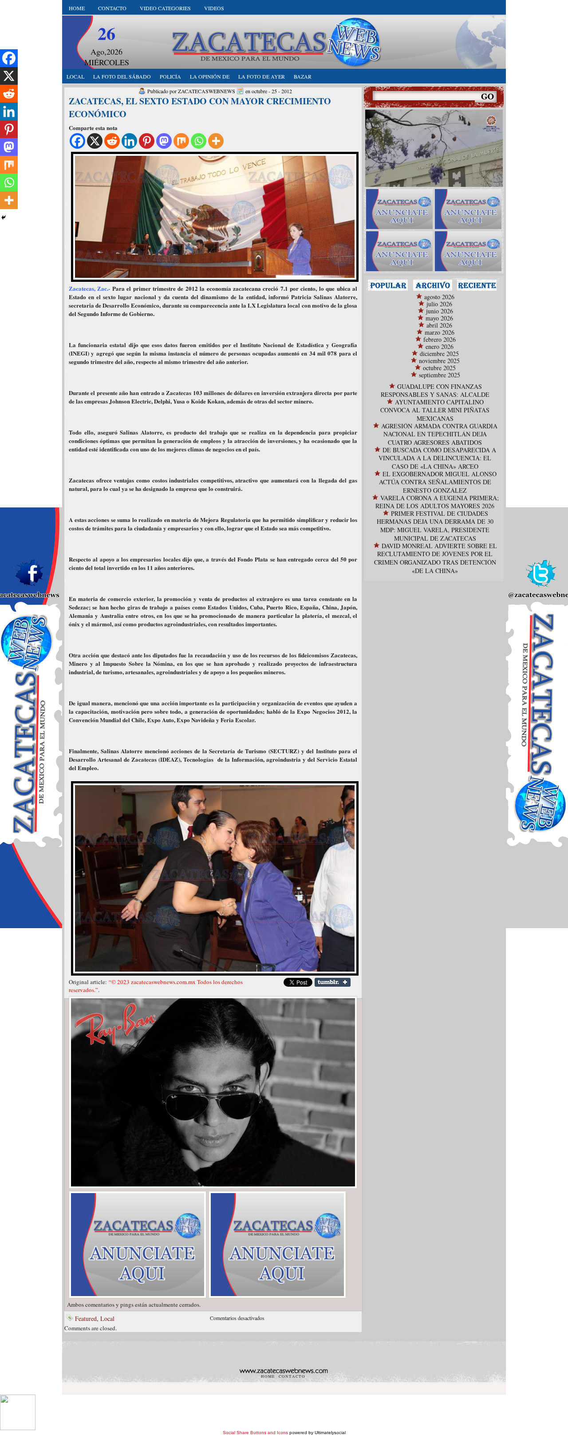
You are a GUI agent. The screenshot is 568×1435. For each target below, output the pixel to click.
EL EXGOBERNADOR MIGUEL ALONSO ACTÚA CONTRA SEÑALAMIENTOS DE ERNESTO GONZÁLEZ (438, 482)
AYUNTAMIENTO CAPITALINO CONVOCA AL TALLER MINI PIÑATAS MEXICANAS (434, 410)
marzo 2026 (439, 332)
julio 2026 (439, 304)
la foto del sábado (122, 76)
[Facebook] (77, 141)
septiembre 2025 (439, 375)
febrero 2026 (439, 339)
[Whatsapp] (198, 141)
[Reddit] (112, 141)
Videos (214, 8)
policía (170, 76)
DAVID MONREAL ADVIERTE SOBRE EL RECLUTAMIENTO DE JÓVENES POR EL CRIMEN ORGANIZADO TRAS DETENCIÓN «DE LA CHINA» (435, 558)
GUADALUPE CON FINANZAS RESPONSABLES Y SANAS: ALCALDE (435, 390)
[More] (216, 141)
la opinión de (209, 76)
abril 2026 (439, 325)
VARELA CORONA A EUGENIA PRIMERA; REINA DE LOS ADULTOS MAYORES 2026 (437, 502)
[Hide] (3, 217)
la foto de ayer (261, 76)
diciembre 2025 (439, 353)
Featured (86, 1318)
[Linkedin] (129, 141)
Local (107, 1318)
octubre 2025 (439, 368)
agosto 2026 (439, 297)
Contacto (112, 8)
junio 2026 (439, 311)
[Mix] (181, 141)
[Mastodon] (164, 141)
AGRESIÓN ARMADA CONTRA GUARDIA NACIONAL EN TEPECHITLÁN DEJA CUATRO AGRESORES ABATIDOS (439, 434)
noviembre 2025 (439, 360)
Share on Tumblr (333, 982)
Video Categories (165, 8)
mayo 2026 (439, 318)
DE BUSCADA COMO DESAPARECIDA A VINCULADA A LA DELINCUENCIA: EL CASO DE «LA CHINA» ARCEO (437, 458)
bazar (303, 76)
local (75, 76)
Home (77, 8)
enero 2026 (440, 346)
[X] (95, 141)
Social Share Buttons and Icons (255, 1432)
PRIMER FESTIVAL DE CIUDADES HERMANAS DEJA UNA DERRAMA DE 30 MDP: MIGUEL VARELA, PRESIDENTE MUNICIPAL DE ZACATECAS (435, 525)
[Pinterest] (146, 141)
